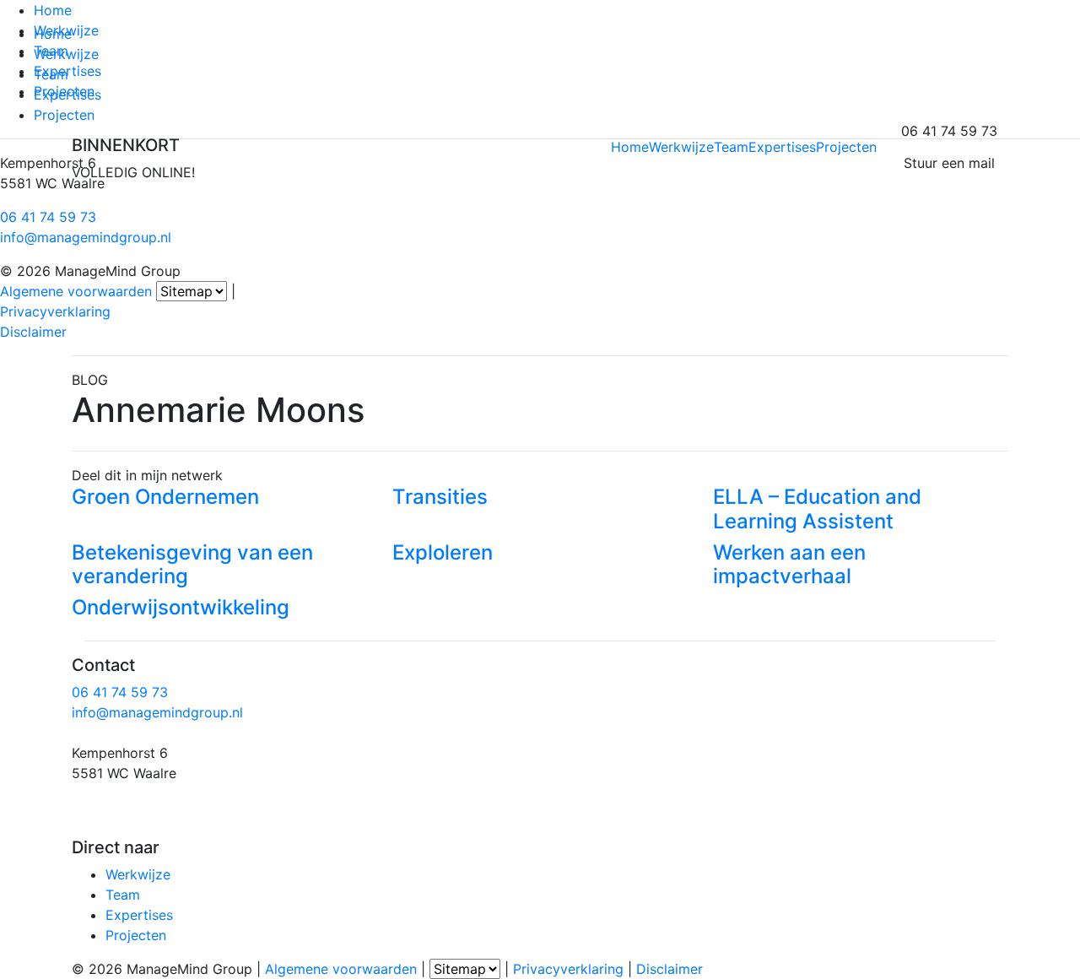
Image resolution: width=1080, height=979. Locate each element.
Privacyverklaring (55, 311)
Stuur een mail (949, 162)
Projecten (64, 91)
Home (53, 10)
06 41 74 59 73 (48, 216)
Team (51, 50)
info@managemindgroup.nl (85, 237)
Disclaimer (33, 331)
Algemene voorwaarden (76, 291)
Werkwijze (66, 30)
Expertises (67, 70)
